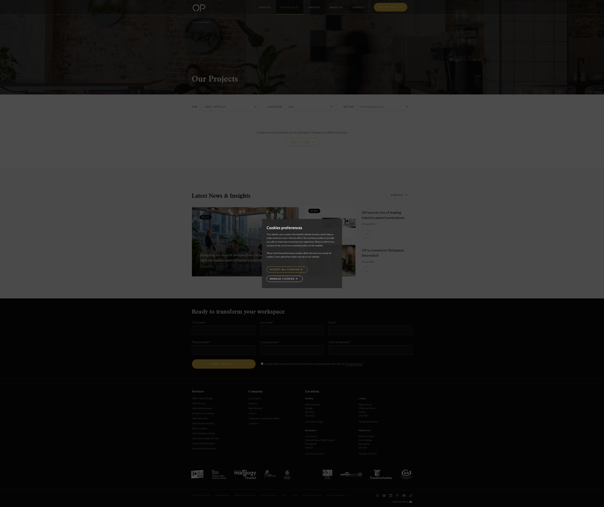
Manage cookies (282, 278)
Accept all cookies (284, 269)
